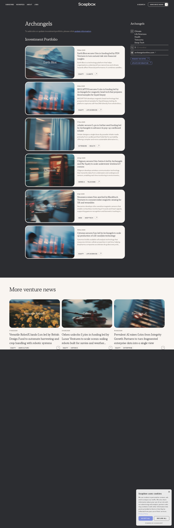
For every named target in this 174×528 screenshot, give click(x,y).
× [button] (169, 492)
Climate (89, 74)
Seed (80, 218)
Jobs (36, 4)
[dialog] (154, 507)
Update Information (140, 63)
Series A (81, 182)
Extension (82, 146)
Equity (81, 74)
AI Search (141, 4)
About (29, 4)
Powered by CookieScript (154, 523)
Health (92, 146)
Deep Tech (89, 218)
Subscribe (10, 4)
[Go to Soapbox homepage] (87, 4)
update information (82, 31)
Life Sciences (91, 110)
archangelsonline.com (144, 52)
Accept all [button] (145, 518)
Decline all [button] (161, 518)
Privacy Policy (143, 514)
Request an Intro (139, 59)
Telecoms (91, 182)
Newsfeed (20, 4)
